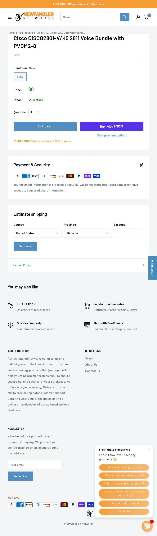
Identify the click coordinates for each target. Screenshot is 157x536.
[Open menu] (9, 17)
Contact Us (92, 370)
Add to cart (45, 126)
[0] (146, 17)
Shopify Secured (126, 329)
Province (70, 224)
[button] (152, 268)
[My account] (138, 17)
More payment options (112, 135)
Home (11, 32)
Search (90, 358)
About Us (91, 364)
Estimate (25, 246)
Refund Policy (22, 265)
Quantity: (20, 112)
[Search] (124, 17)
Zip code (119, 224)
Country (19, 224)
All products (26, 32)
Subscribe (20, 476)
